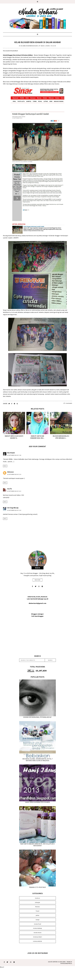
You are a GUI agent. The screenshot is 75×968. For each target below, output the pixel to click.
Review (37, 907)
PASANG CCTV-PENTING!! (37, 887)
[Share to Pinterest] (14, 403)
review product (37, 937)
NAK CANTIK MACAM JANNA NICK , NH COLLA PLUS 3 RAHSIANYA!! (37, 845)
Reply (5, 466)
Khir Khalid (11, 453)
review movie (37, 932)
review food (37, 924)
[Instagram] (38, 586)
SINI (4, 84)
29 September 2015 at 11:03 (14, 510)
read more (37, 580)
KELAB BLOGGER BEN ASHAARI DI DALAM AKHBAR (37, 42)
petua (37, 915)
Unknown (10, 472)
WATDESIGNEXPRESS (66, 963)
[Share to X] (9, 403)
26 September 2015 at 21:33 (14, 474)
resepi (37, 919)
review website (37, 941)
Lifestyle (37, 902)
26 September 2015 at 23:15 (14, 491)
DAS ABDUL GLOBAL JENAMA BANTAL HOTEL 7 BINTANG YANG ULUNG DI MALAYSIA (37, 759)
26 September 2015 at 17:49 (14, 455)
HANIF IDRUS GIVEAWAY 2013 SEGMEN (37, 802)
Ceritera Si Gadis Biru (59, 962)
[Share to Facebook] (11, 403)
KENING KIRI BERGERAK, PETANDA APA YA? (37, 717)
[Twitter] (35, 586)
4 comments (68, 403)
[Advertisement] (37, 638)
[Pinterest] (42, 586)
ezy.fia (9, 489)
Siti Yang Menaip (13, 508)
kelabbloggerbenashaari (29, 46)
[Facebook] (32, 586)
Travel (37, 911)
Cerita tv (37, 898)
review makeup (37, 928)
